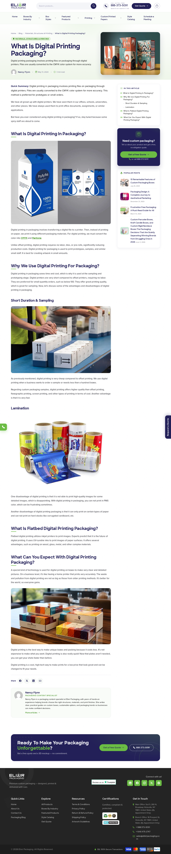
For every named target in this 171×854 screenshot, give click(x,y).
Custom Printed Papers (108, 18)
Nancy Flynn (32, 692)
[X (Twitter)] (151, 783)
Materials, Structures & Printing (38, 33)
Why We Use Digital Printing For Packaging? (136, 98)
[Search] (93, 6)
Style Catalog (131, 18)
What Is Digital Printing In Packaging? (138, 93)
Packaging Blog (18, 817)
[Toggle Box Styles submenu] (55, 18)
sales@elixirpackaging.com (148, 837)
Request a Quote (168, 427)
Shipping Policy (79, 817)
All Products (47, 804)
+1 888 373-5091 (143, 827)
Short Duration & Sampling (136, 103)
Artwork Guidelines (81, 821)
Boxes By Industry (27, 18)
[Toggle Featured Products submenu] (78, 18)
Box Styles (48, 18)
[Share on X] (27, 681)
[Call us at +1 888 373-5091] (3, 427)
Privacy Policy (78, 808)
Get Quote (140, 6)
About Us (15, 808)
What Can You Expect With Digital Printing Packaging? (137, 118)
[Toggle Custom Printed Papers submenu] (121, 18)
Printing (88, 18)
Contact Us (16, 813)
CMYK (24, 238)
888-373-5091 (119, 5)
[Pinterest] (159, 783)
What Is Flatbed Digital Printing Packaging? (136, 112)
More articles (31, 712)
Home (15, 16)
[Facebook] (137, 783)
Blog (20, 33)
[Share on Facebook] (20, 681)
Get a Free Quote (137, 154)
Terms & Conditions (81, 804)
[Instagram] (144, 783)
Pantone (36, 238)
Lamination (129, 107)
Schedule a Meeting (149, 18)
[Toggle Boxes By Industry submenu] (39, 18)
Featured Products (66, 18)
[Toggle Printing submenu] (94, 18)
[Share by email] (40, 681)
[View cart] (157, 6)
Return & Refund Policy (82, 813)
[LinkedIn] (130, 783)
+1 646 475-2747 (143, 831)
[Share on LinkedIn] (33, 681)
